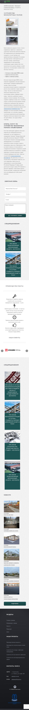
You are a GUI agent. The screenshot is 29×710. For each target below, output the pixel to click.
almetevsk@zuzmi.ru (16, 679)
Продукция (17, 5)
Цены (7, 631)
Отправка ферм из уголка (11, 530)
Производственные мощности (13, 642)
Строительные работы (9, 7)
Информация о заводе (11, 623)
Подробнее (14, 603)
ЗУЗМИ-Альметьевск (9, 5)
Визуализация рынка (10, 546)
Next (27, 351)
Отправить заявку (16, 215)
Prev (2, 351)
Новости (8, 626)
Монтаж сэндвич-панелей (11, 581)
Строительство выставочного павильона (16, 654)
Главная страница (10, 620)
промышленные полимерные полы (12, 108)
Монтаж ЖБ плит (8, 514)
